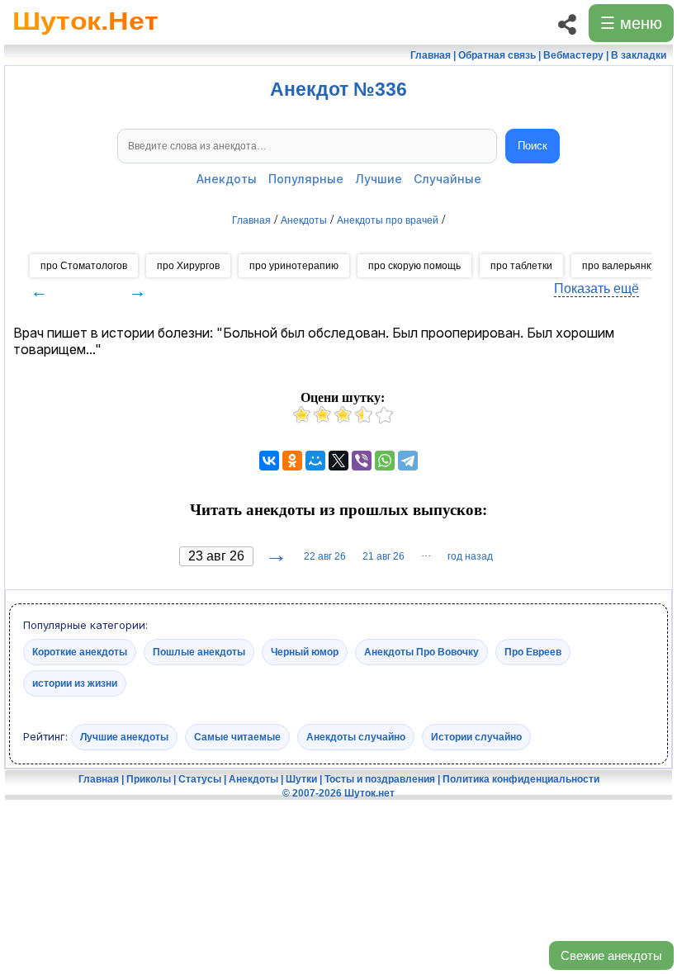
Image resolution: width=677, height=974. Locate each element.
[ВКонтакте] (269, 460)
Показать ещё (596, 288)
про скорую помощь (414, 266)
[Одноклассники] (292, 460)
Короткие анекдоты (79, 651)
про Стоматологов (83, 266)
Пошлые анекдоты (199, 651)
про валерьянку (619, 266)
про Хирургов (188, 266)
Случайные (447, 179)
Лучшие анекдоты (124, 737)
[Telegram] (408, 460)
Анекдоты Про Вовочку (421, 651)
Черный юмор (304, 651)
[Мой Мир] (315, 460)
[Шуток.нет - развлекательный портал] (85, 38)
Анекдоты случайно (355, 737)
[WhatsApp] (385, 460)
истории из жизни (74, 682)
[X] (338, 460)
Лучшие (378, 179)
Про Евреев (532, 651)
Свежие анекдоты (611, 955)
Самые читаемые (237, 737)
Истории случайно (476, 737)
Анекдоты (226, 179)
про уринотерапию (293, 266)
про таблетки (521, 266)
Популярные (305, 179)
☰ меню (631, 23)
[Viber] (362, 460)
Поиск (532, 145)
